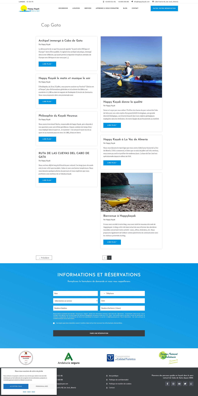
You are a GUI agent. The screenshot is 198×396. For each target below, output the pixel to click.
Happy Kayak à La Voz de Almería (125, 139)
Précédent (44, 258)
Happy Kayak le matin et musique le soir (64, 78)
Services (87, 8)
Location (76, 8)
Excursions (63, 8)
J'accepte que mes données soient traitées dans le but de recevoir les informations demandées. (89, 323)
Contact (135, 8)
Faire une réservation (99, 333)
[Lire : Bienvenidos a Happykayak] (127, 192)
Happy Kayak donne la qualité (122, 102)
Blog (125, 8)
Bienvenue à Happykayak (119, 216)
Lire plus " (47, 63)
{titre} (24, 391)
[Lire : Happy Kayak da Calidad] (131, 67)
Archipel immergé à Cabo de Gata (60, 40)
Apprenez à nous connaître (107, 8)
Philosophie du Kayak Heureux (58, 115)
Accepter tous (16, 386)
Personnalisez (42, 386)
